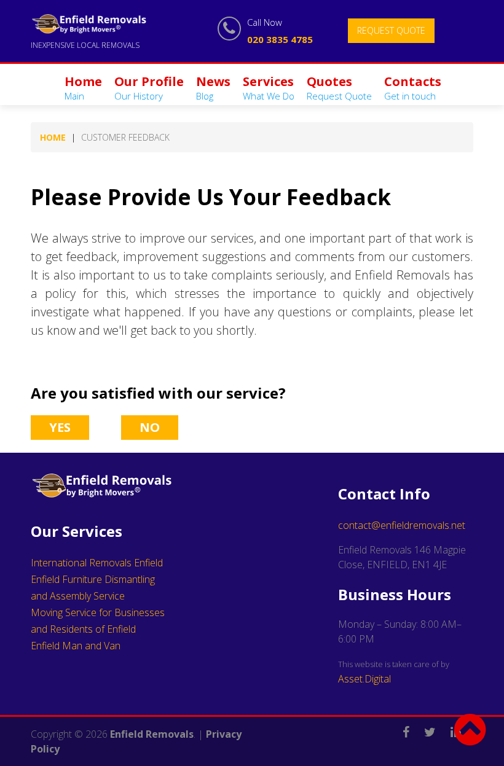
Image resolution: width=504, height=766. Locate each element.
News (213, 87)
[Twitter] (436, 723)
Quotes (339, 87)
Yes (60, 427)
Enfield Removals (152, 734)
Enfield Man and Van (75, 645)
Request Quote (391, 30)
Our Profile (149, 87)
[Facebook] (412, 723)
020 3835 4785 (280, 39)
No (150, 427)
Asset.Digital (364, 679)
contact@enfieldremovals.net (401, 525)
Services (268, 87)
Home (83, 87)
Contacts (412, 87)
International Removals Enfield (97, 562)
